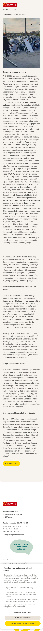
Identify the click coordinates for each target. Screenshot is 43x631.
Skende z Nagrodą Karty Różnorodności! (15, 563)
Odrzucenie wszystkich (23, 618)
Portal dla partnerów (9, 560)
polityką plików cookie (16, 606)
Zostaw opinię (21, 549)
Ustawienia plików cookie (22, 612)
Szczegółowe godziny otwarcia (13, 535)
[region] (21, 596)
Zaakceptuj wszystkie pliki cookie (22, 623)
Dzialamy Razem (11, 463)
